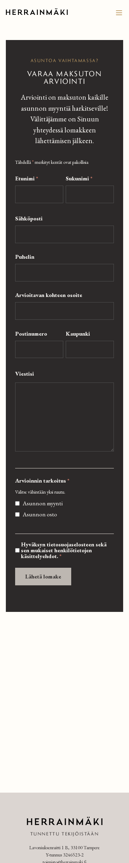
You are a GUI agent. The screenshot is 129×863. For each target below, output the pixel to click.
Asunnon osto (40, 514)
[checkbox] (17, 503)
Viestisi (24, 374)
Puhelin (24, 257)
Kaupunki (78, 334)
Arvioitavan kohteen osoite (48, 295)
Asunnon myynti (43, 503)
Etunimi (26, 178)
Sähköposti (29, 218)
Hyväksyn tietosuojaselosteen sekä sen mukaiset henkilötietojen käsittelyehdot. (64, 550)
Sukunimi (79, 178)
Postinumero (31, 334)
